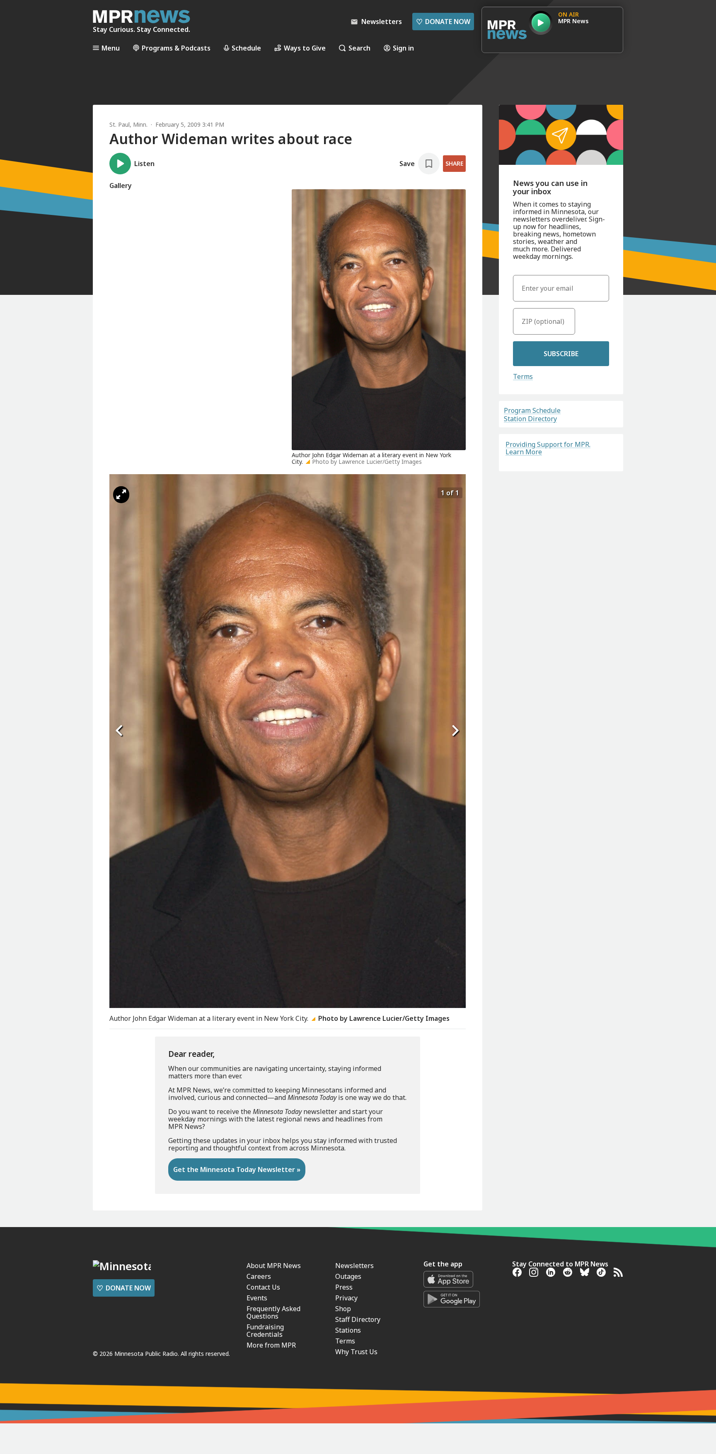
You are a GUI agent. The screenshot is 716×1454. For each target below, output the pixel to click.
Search (359, 47)
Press (344, 1287)
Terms (523, 376)
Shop (343, 1308)
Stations (348, 1330)
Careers (259, 1276)
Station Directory (530, 418)
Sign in (403, 47)
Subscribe (561, 353)
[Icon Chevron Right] (455, 731)
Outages (348, 1276)
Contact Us (263, 1287)
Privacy (346, 1297)
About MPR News (274, 1265)
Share (454, 163)
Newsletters (354, 1265)
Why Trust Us (356, 1351)
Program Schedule (532, 410)
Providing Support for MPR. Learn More (548, 448)
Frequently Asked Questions (273, 1312)
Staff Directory (357, 1319)
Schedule (246, 47)
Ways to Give (305, 47)
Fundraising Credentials (265, 1330)
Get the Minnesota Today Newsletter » (236, 1169)
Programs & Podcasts (176, 47)
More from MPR (271, 1345)
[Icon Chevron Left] (119, 731)
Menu (111, 47)
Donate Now (443, 22)
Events (257, 1297)
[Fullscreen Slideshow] (121, 494)
